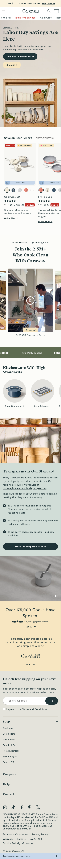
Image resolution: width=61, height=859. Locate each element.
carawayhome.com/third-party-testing (25, 488)
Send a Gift (9, 762)
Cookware (8, 728)
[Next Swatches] (33, 190)
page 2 (29, 664)
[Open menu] (3, 11)
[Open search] (49, 11)
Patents (21, 838)
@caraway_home (40, 242)
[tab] (18, 138)
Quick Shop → (11, 218)
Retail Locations (11, 750)
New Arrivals (9, 739)
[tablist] (30, 138)
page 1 (27, 664)
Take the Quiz (10, 756)
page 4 (34, 664)
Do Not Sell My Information (18, 843)
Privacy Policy (40, 834)
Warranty (8, 838)
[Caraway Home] (30, 11)
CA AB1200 (35, 838)
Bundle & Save (10, 745)
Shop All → (12, 65)
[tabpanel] (30, 181)
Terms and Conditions (34, 709)
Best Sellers (9, 733)
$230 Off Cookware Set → (20, 56)
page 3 (31, 664)
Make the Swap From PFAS (30, 546)
